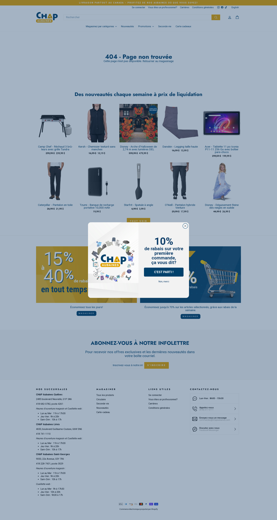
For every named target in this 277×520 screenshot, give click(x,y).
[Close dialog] (185, 225)
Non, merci (163, 281)
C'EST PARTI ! (163, 272)
